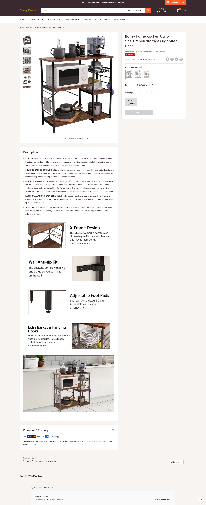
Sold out (139, 112)
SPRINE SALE (35, 19)
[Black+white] (138, 75)
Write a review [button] (176, 462)
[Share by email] (181, 59)
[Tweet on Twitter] (176, 59)
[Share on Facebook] (167, 59)
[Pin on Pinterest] (172, 59)
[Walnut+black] (129, 75)
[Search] (148, 10)
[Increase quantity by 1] (154, 92)
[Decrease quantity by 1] (139, 92)
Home (22, 27)
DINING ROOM (90, 19)
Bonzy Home (130, 59)
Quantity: (129, 93)
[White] (147, 75)
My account (161, 11)
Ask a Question (131, 102)
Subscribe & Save (177, 2)
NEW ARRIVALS (120, 19)
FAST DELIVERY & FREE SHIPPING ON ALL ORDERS (103, 2)
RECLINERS (53, 19)
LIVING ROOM (71, 19)
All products (30, 27)
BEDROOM (105, 19)
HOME (22, 19)
